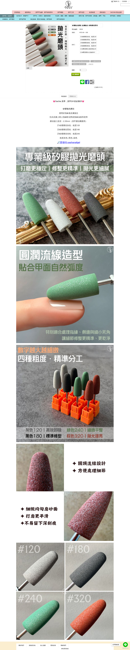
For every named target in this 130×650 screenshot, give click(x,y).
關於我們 (21, 645)
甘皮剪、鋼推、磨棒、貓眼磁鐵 (64, 16)
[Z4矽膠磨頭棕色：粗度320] (88, 46)
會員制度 (92, 12)
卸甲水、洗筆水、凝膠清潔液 (42, 16)
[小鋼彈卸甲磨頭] (97, 52)
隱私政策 (53, 645)
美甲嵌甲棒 (22, 19)
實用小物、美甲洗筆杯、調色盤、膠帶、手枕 (92, 16)
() (116, 1)
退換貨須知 (32, 645)
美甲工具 (71, 12)
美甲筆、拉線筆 (7, 16)
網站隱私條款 (65, 648)
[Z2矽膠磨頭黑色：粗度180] (88, 40)
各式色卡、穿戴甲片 (22, 16)
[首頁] (68, 4)
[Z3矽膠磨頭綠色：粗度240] (88, 43)
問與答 (73, 96)
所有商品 (17, 12)
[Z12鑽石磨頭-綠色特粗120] (88, 49)
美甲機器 (60, 12)
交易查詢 (124, 1)
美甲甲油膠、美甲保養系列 (44, 12)
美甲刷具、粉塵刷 (115, 16)
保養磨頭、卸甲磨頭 (8, 19)
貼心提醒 (43, 645)
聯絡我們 (63, 645)
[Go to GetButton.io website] (125, 648)
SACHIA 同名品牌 (116, 12)
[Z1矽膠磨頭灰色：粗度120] (88, 36)
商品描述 (64, 96)
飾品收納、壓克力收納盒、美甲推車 (41, 19)
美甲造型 (81, 12)
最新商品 (28, 12)
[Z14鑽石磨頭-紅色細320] (87, 52)
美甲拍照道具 (61, 19)
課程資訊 (102, 12)
